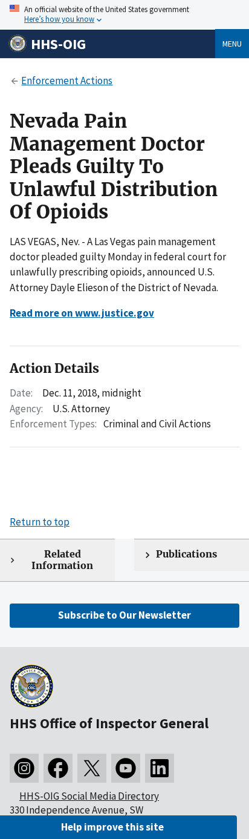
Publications (186, 554)
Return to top (40, 521)
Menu (232, 43)
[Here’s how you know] (124, 15)
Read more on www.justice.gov (82, 313)
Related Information (62, 559)
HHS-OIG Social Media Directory (89, 796)
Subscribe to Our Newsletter (124, 615)
